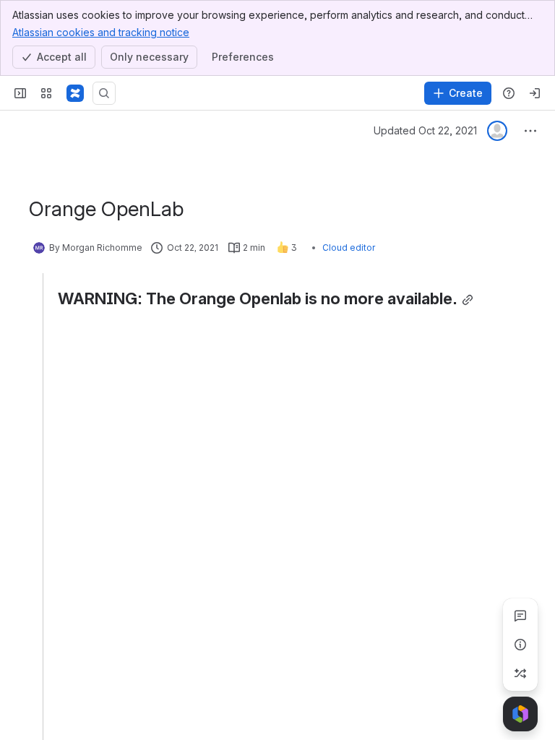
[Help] (508, 93)
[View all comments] (520, 615)
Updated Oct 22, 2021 (425, 130)
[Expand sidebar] (20, 93)
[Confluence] (75, 93)
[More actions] (530, 130)
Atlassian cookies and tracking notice (100, 32)
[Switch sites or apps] (46, 93)
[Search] (104, 93)
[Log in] (534, 93)
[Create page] (520, 673)
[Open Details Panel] (520, 644)
